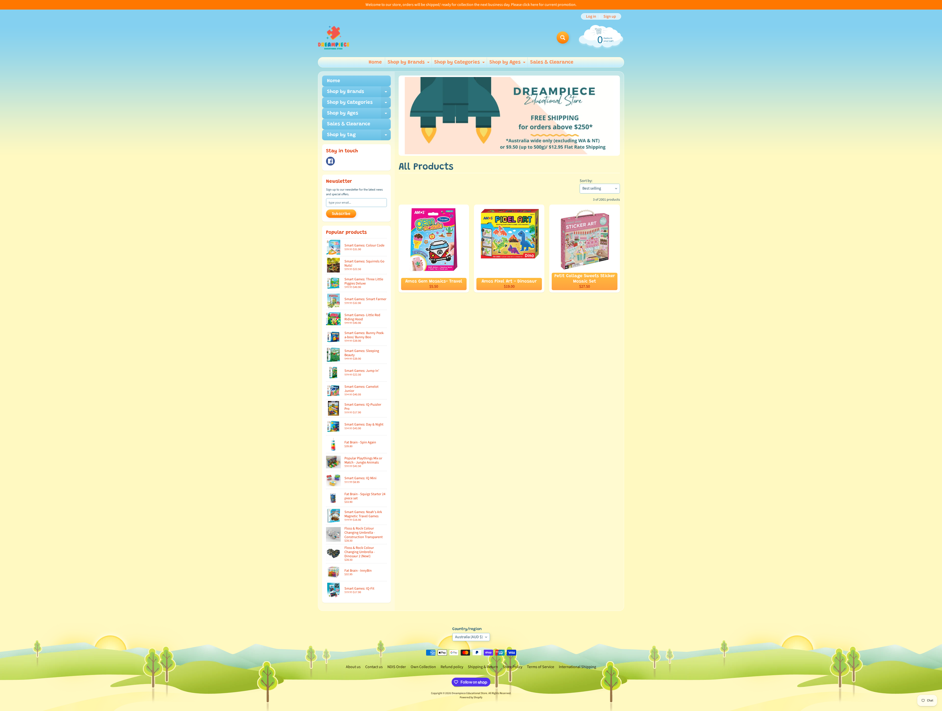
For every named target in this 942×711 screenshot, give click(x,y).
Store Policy (512, 667)
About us (353, 667)
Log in (591, 16)
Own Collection (423, 667)
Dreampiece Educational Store (469, 693)
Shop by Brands (409, 63)
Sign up (609, 16)
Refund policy (452, 667)
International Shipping (577, 667)
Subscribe (341, 214)
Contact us (374, 667)
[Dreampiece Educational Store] (333, 37)
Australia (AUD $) (469, 637)
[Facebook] (330, 161)
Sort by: (586, 180)
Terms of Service (540, 667)
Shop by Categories (460, 63)
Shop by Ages (508, 63)
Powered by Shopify (471, 697)
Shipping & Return (483, 667)
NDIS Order (396, 667)
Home (375, 62)
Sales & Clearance (551, 62)
